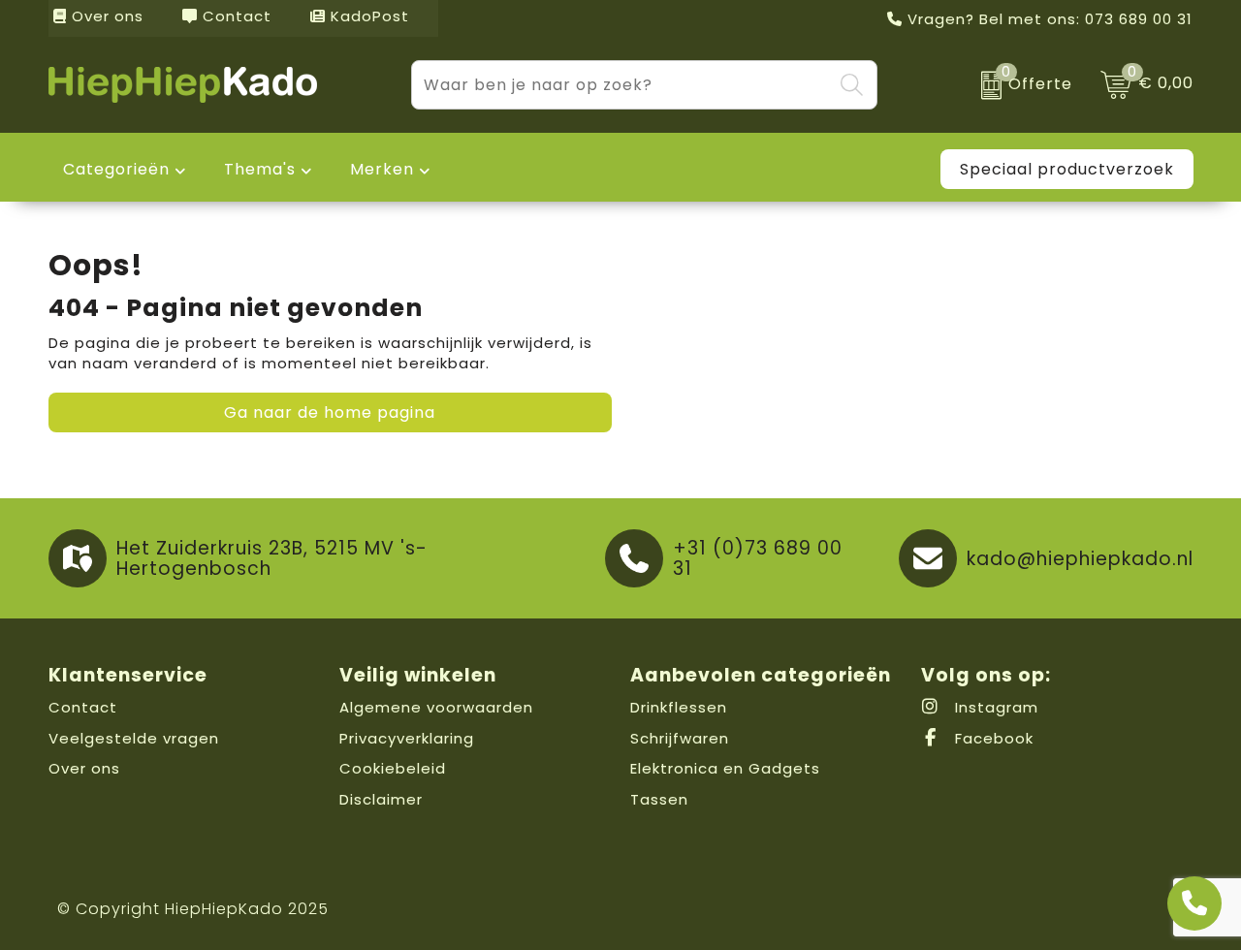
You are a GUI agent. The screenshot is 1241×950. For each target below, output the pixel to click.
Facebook (992, 738)
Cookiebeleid (392, 768)
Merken (382, 169)
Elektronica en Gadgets (725, 768)
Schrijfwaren (679, 738)
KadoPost (367, 16)
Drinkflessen (678, 707)
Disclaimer (381, 799)
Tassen (659, 799)
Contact (234, 16)
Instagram (994, 707)
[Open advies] (1194, 903)
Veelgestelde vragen (133, 738)
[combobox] (622, 85)
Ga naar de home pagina (329, 412)
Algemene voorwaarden (436, 707)
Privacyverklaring (406, 738)
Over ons (105, 16)
